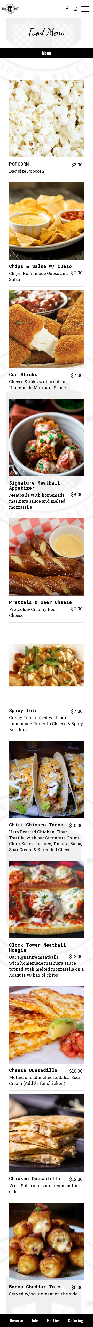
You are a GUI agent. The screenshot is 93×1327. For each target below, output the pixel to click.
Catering (75, 1320)
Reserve (16, 1320)
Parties (53, 1320)
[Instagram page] (75, 9)
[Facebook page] (67, 9)
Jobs (35, 1320)
